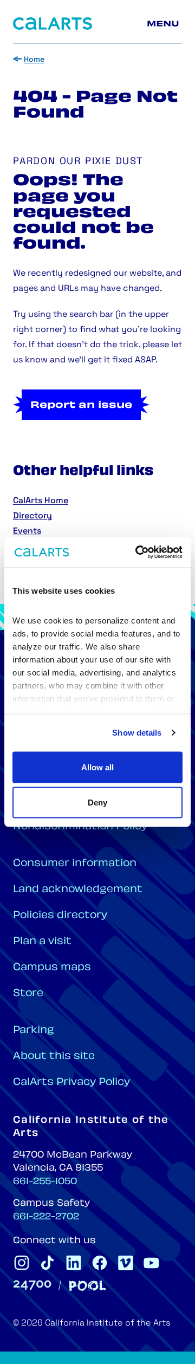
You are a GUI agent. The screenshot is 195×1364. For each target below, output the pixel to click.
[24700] (32, 1285)
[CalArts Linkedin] (73, 1262)
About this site (54, 1056)
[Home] (52, 23)
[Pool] (87, 1285)
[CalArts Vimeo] (125, 1262)
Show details (136, 732)
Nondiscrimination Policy (80, 827)
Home (34, 60)
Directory (32, 516)
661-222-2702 (46, 1217)
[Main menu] (164, 24)
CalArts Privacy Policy (71, 1082)
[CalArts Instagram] (21, 1262)
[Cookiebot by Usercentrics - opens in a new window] (138, 552)
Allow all (97, 766)
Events (27, 531)
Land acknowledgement (77, 889)
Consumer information (74, 863)
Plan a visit (42, 941)
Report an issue (81, 405)
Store (28, 993)
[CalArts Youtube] (151, 1262)
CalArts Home (40, 501)
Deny (97, 802)
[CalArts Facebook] (99, 1262)
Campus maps (52, 967)
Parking (33, 1030)
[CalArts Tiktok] (47, 1262)
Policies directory (60, 915)
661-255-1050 (45, 1182)
